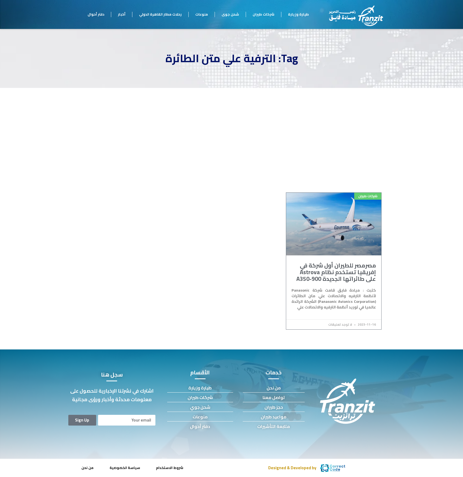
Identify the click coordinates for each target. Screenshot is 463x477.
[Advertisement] (231, 128)
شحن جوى (230, 14)
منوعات (201, 14)
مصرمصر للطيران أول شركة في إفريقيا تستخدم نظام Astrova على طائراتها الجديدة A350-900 (336, 272)
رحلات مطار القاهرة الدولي (160, 14)
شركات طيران (263, 14)
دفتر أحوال (96, 14)
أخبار (121, 14)
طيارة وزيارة (298, 14)
